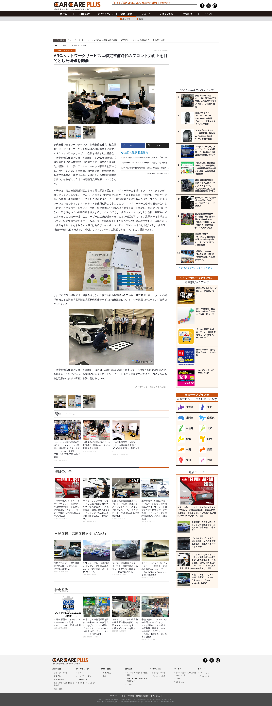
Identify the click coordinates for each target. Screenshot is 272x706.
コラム (129, 684)
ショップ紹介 (166, 14)
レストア (146, 14)
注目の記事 (84, 14)
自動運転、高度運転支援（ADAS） (81, 534)
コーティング (83, 680)
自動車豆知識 (159, 40)
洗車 (79, 673)
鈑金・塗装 (126, 14)
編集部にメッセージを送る (159, 173)
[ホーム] (55, 46)
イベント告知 (204, 673)
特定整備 (61, 590)
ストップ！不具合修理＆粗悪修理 (102, 40)
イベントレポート (206, 676)
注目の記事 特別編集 (136, 152)
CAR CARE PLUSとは (117, 696)
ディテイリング (106, 14)
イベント (208, 14)
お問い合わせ (155, 696)
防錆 (141, 19)
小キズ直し (127, 19)
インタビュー (181, 682)
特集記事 (188, 14)
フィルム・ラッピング (86, 683)
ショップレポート (76, 40)
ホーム (63, 14)
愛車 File (125, 40)
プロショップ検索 (158, 676)
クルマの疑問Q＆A (140, 40)
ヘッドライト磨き (84, 676)
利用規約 (131, 696)
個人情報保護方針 (142, 696)
